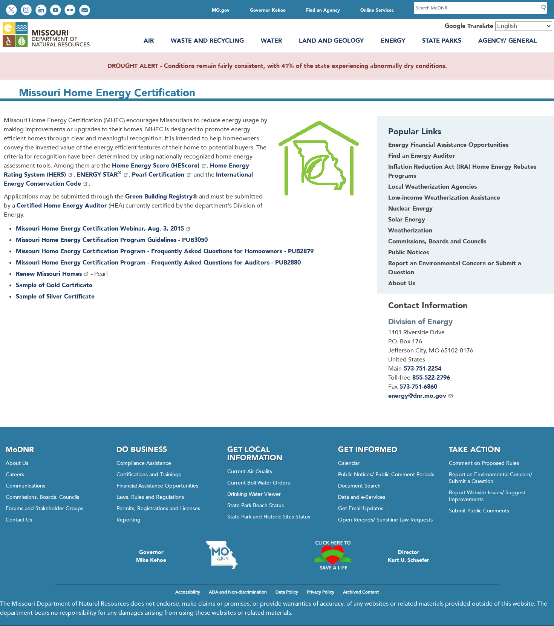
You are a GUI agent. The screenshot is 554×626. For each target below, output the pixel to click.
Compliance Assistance (143, 463)
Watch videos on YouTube (56, 11)
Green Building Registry (159, 196)
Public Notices (408, 252)
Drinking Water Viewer (254, 494)
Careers (15, 474)
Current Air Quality (249, 471)
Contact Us (19, 519)
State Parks (441, 41)
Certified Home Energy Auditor (62, 205)
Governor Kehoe (268, 10)
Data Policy (286, 592)
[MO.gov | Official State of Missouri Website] (221, 555)
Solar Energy (406, 219)
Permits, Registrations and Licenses (158, 508)
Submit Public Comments (479, 510)
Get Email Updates (360, 508)
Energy (393, 41)
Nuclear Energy (410, 209)
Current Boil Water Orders (258, 482)
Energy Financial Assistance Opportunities (448, 145)
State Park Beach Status (255, 505)
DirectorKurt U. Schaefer (408, 556)
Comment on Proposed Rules (484, 463)
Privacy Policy (320, 592)
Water (271, 41)
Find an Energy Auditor (421, 156)
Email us (85, 11)
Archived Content (361, 592)
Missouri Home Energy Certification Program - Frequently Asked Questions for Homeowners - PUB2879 (165, 251)
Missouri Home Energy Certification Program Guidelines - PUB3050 (112, 240)
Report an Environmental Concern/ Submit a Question (490, 478)
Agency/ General (507, 41)
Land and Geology (331, 41)
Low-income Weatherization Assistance (444, 198)
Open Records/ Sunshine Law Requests (385, 519)
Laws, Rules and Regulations (150, 497)
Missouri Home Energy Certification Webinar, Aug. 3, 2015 (100, 229)
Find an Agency (323, 10)
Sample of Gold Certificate (54, 285)
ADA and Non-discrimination (238, 592)
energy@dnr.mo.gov (417, 396)
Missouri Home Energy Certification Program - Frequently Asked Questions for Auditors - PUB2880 (158, 262)
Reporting (128, 519)
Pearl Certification (158, 175)
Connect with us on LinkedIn (41, 11)
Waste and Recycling (207, 41)
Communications (25, 485)
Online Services (377, 10)
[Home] (46, 47)
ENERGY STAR (99, 175)
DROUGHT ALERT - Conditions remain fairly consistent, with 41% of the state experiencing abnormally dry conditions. (277, 66)
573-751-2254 (422, 369)
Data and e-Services (361, 497)
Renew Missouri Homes (49, 274)
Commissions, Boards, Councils (42, 497)
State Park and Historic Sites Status (268, 516)
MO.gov (221, 10)
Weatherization (410, 230)
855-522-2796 (431, 378)
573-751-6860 (418, 387)
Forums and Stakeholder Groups (44, 508)
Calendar (349, 463)
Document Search (359, 485)
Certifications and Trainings (148, 474)
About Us (401, 283)
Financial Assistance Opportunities (157, 485)
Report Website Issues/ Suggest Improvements (487, 496)
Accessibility (187, 592)
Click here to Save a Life (332, 555)
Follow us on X (12, 11)
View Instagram (27, 11)
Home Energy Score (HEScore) (155, 165)
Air (149, 41)
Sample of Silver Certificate (55, 296)
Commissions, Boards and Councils (437, 241)
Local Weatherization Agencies (432, 187)
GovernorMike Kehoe (151, 556)
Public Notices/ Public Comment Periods (386, 474)
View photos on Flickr (70, 11)
